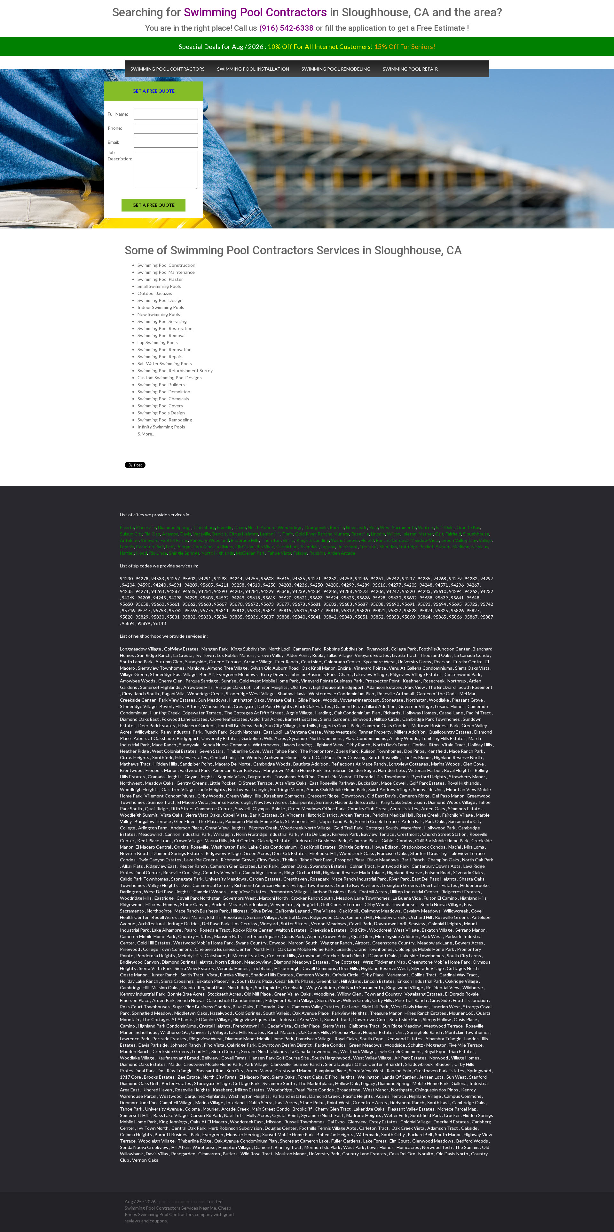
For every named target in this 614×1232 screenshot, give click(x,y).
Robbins (317, 553)
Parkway (198, 540)
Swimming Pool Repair (410, 69)
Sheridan (388, 546)
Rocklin (337, 527)
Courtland (203, 546)
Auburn (443, 546)
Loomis (127, 546)
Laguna (328, 546)
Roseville (360, 533)
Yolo (373, 527)
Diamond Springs (175, 527)
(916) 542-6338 (286, 28)
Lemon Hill (270, 533)
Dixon (240, 527)
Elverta (127, 527)
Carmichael (287, 546)
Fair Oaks (445, 527)
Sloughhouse (476, 533)
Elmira (289, 540)
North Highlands (217, 553)
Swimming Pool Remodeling (336, 69)
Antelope (129, 540)
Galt (439, 533)
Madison (461, 546)
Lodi (170, 546)
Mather (426, 533)
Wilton (393, 533)
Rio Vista (265, 546)
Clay (472, 540)
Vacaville (201, 533)
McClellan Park (250, 553)
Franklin (224, 527)
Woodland (219, 540)
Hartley (127, 553)
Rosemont (347, 546)
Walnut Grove (345, 540)
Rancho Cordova (392, 540)
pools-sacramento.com (181, 1201)
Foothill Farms (174, 540)
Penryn (183, 546)
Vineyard (150, 540)
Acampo (170, 533)
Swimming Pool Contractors (255, 12)
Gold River (305, 533)
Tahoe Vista (279, 553)
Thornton (271, 540)
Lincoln (378, 533)
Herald (367, 540)
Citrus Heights (243, 533)
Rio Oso (152, 533)
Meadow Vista (425, 540)
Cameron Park (150, 546)
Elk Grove (245, 546)
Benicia (219, 533)
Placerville (146, 527)
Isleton (409, 533)
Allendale (309, 546)
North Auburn (262, 527)
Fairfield (453, 533)
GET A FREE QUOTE (153, 205)
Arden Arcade (341, 553)
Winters (426, 527)
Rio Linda (158, 553)
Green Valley (454, 540)
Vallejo (485, 540)
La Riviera (224, 546)
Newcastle (356, 527)
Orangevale (316, 527)
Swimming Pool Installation (253, 69)
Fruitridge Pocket (416, 546)
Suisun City (131, 533)
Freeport (368, 546)
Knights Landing (312, 540)
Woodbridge (290, 527)
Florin (287, 533)
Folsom (300, 553)
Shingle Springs (184, 553)
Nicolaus (479, 546)
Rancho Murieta (333, 533)
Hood (141, 553)
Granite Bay (468, 527)
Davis (185, 533)
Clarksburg (204, 527)
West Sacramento (398, 527)
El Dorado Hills (245, 540)
